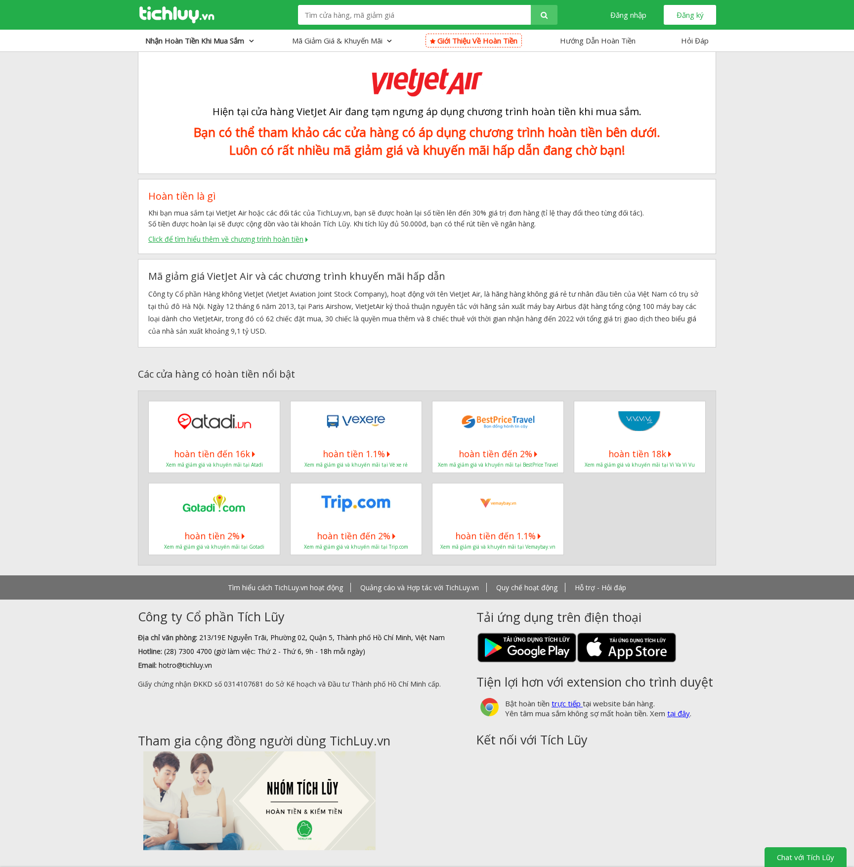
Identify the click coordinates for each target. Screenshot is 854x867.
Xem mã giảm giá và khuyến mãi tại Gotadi (214, 546)
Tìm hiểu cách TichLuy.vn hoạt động (285, 587)
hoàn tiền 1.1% (354, 454)
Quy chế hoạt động (526, 587)
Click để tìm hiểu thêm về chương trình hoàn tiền (225, 239)
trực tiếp (567, 703)
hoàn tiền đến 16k (212, 454)
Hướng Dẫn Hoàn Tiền (598, 40)
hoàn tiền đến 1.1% (495, 536)
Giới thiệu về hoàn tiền (476, 40)
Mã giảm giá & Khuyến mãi (338, 40)
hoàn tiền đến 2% (495, 454)
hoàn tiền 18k (637, 454)
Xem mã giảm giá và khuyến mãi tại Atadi (214, 464)
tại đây (678, 713)
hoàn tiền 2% (212, 536)
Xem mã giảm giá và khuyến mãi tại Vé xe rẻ (356, 464)
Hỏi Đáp (695, 40)
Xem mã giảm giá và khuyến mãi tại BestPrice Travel (498, 464)
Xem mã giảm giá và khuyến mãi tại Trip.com (356, 546)
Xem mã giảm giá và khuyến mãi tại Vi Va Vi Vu (640, 464)
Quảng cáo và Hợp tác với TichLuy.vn (419, 587)
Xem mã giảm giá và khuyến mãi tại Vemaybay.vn (497, 546)
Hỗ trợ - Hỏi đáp (600, 587)
